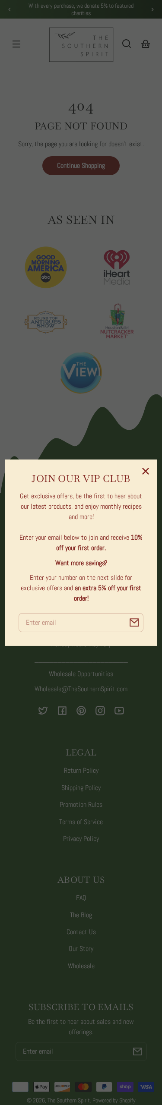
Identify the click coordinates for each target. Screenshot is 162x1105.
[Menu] (16, 43)
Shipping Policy (81, 787)
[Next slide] (152, 9)
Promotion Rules (81, 804)
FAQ (81, 897)
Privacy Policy (81, 838)
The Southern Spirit (69, 1100)
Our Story (81, 948)
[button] (126, 43)
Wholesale (81, 965)
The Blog (81, 914)
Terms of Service (81, 821)
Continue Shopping (81, 165)
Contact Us (81, 931)
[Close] (145, 471)
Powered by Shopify (114, 1100)
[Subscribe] (137, 1051)
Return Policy (81, 770)
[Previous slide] (9, 9)
